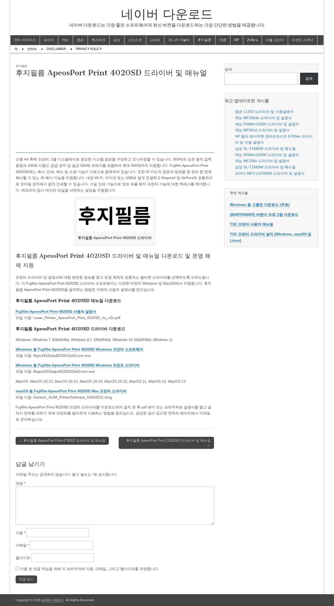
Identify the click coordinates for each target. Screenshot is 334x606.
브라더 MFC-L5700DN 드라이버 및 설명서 (270, 173)
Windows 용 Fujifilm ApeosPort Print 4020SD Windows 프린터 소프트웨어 (79, 349)
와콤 (222, 40)
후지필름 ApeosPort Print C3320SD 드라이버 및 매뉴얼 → (168, 443)
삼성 (117, 40)
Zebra (252, 40)
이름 (20, 533)
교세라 (155, 40)
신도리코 (135, 40)
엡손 (80, 40)
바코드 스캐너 (302, 40)
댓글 (20, 483)
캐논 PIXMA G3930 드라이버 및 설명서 (267, 124)
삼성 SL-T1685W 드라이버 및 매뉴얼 (265, 148)
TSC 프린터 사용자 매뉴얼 (251, 224)
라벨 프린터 (275, 40)
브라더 (49, 40)
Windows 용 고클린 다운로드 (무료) (260, 205)
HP (236, 40)
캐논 (65, 40)
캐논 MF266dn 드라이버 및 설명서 (263, 118)
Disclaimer (56, 49)
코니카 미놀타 (179, 40)
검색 (228, 69)
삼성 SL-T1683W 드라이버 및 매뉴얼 (265, 167)
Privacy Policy (89, 49)
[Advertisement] (115, 116)
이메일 (22, 545)
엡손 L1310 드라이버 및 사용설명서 (264, 111)
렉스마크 (98, 40)
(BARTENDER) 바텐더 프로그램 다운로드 (264, 214)
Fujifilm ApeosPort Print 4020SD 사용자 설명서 (56, 311)
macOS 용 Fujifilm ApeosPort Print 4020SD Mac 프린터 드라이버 (71, 391)
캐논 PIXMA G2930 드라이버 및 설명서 (267, 155)
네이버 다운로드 (167, 14)
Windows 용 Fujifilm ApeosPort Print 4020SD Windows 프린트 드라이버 (78, 365)
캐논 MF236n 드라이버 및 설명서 (262, 161)
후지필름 (204, 40)
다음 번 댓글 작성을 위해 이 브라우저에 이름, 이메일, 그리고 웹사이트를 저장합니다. (89, 569)
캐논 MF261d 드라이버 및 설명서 (262, 130)
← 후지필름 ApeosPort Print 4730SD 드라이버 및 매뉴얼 (62, 441)
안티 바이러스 (25, 40)
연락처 (32, 49)
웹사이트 (23, 558)
